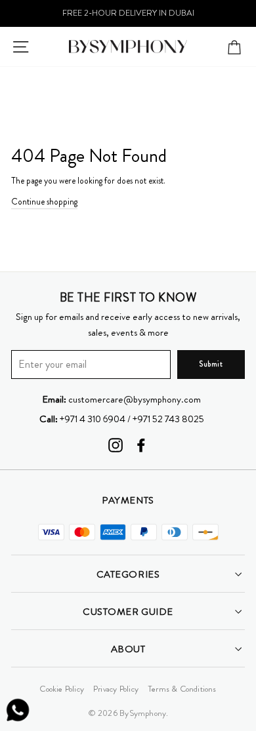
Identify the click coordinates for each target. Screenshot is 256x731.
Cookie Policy (61, 689)
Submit (211, 364)
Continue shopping (44, 201)
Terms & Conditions (182, 689)
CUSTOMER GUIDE (128, 611)
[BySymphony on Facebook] (141, 444)
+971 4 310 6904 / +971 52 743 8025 (121, 419)
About (128, 649)
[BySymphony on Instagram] (115, 444)
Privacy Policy (116, 689)
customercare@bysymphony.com (121, 399)
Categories (128, 574)
